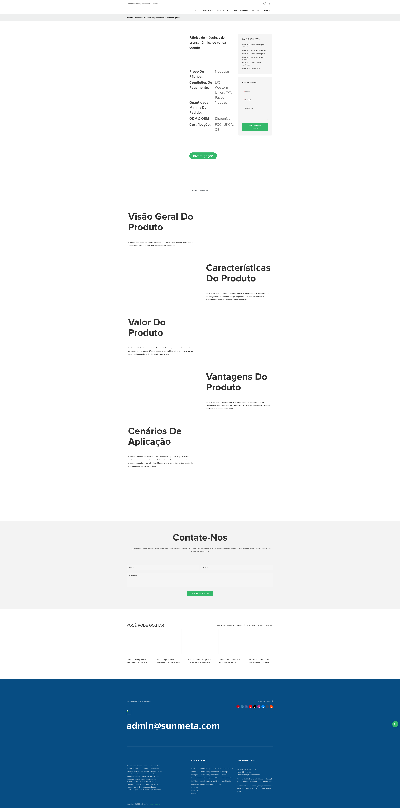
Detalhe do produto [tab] (200, 191)
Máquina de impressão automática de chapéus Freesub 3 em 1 (137, 661)
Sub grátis (144, 804)
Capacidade (196, 778)
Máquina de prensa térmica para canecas (216, 768)
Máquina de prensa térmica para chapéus (216, 778)
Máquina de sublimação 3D (255, 625)
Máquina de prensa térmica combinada (230, 625)
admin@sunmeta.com (251, 775)
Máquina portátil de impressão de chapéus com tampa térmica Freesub (169, 661)
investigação (203, 156)
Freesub (130, 18)
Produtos (269, 625)
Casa (193, 768)
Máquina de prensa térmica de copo (214, 772)
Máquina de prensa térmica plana (213, 775)
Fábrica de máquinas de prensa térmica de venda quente (157, 18)
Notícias (194, 781)
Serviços (194, 775)
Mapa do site (155, 804)
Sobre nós (195, 784)
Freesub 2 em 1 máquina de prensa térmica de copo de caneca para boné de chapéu (200, 661)
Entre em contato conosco (194, 790)
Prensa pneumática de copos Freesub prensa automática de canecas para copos (259, 661)
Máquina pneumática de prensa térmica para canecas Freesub (229, 661)
